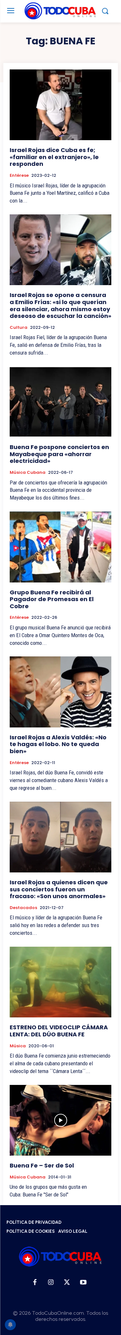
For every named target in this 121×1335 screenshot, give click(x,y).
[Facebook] (34, 1282)
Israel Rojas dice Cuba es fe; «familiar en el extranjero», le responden (54, 157)
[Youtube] (83, 1282)
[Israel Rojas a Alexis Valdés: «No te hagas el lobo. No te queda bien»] (60, 691)
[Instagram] (51, 1282)
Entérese (19, 175)
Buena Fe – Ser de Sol (42, 1165)
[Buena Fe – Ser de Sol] (60, 1120)
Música (18, 1046)
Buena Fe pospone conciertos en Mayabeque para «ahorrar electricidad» (59, 454)
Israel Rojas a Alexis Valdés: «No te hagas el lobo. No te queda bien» (58, 744)
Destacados (23, 907)
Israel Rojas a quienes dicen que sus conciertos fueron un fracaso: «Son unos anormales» (59, 889)
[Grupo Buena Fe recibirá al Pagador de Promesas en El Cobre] (60, 546)
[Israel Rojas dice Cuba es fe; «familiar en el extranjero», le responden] (60, 104)
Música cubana (27, 472)
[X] (67, 1282)
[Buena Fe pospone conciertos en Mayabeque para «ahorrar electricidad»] (60, 401)
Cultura (18, 327)
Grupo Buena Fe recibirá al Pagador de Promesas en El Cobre (52, 599)
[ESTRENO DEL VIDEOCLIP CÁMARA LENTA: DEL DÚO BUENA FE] (60, 982)
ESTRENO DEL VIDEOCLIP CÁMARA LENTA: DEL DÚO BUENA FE (59, 1030)
